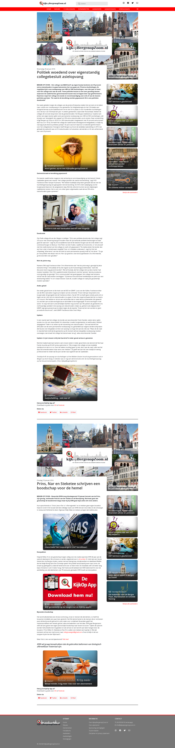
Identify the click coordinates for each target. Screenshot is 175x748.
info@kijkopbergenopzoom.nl (125, 725)
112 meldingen (69, 9)
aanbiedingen (110, 9)
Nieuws (65, 725)
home (49, 9)
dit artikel (82, 559)
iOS (55, 405)
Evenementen (67, 728)
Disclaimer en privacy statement (99, 733)
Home (65, 722)
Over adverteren (94, 725)
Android (61, 405)
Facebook (43, 412)
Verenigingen (67, 739)
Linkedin (64, 412)
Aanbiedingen (67, 736)
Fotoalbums (67, 731)
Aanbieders (66, 733)
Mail (74, 412)
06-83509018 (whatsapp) (124, 722)
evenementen (83, 9)
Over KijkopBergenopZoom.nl (98, 722)
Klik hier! (66, 639)
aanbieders (96, 9)
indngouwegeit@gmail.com (73, 632)
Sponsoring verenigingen (97, 728)
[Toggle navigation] (138, 9)
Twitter (54, 412)
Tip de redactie (93, 731)
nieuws (57, 9)
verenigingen (124, 9)
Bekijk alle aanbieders (130, 192)
